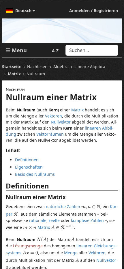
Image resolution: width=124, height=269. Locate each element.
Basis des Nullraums (35, 174)
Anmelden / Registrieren (93, 10)
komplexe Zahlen (87, 220)
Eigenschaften (29, 167)
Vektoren (53, 116)
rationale (37, 220)
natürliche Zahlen (63, 206)
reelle (54, 220)
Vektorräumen (50, 134)
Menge (71, 252)
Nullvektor (61, 122)
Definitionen (27, 159)
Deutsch (23, 10)
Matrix (77, 110)
